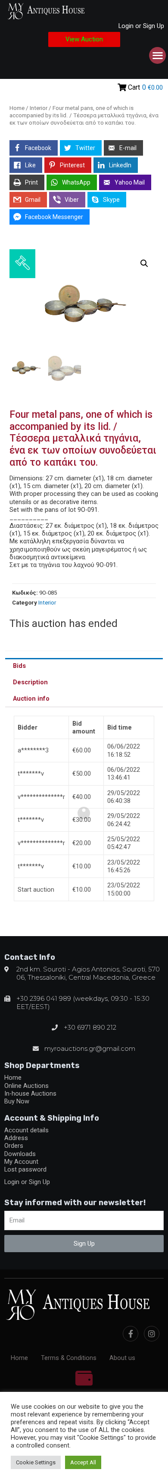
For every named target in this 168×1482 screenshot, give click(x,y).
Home (17, 108)
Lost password (25, 1169)
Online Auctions (26, 1086)
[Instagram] (151, 1333)
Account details (26, 1130)
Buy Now (16, 1101)
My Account (21, 1162)
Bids (19, 666)
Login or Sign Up (141, 26)
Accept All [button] (83, 1462)
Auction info (31, 698)
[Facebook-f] (130, 1333)
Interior (38, 108)
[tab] (84, 666)
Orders (13, 1146)
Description (30, 682)
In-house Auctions (30, 1093)
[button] (84, 39)
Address (16, 1138)
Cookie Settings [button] (36, 1462)
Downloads (20, 1154)
